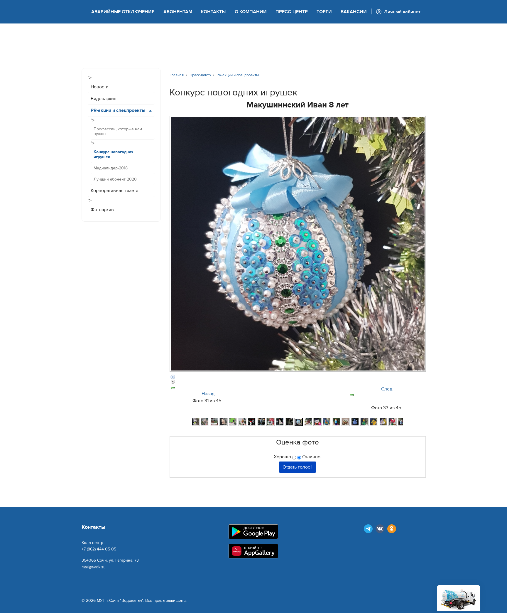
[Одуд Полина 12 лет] (355, 422)
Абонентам (177, 12)
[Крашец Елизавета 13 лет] (223, 422)
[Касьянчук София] (195, 422)
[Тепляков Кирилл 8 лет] (402, 422)
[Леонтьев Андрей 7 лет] (280, 422)
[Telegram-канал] (368, 528)
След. (387, 389)
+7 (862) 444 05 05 (99, 549)
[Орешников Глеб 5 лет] (364, 422)
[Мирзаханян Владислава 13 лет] (327, 422)
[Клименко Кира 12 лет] (205, 422)
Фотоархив (102, 210)
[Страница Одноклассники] (391, 528)
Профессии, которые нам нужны (118, 132)
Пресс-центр (292, 12)
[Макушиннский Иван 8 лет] (299, 422)
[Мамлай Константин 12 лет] (308, 422)
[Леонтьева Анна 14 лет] (289, 422)
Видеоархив (103, 99)
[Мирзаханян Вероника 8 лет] (317, 422)
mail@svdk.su (94, 567)
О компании (251, 12)
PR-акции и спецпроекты (118, 110)
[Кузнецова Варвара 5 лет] (233, 422)
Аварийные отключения (123, 12)
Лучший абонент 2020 (115, 179)
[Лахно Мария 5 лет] (242, 422)
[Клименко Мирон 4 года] (214, 422)
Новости (100, 87)
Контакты (213, 12)
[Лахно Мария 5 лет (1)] (252, 422)
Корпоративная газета (114, 190)
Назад (208, 394)
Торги (324, 12)
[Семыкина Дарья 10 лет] (383, 422)
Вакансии (354, 12)
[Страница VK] (380, 528)
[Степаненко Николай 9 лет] (392, 422)
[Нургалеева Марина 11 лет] (346, 422)
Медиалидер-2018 (111, 168)
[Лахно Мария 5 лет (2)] (261, 422)
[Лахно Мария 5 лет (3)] (270, 422)
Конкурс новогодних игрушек (113, 154)
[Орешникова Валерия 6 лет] (374, 422)
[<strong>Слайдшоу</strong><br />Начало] (297, 377)
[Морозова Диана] (336, 422)
